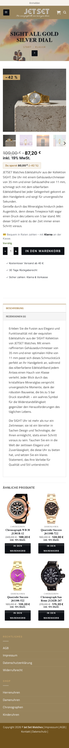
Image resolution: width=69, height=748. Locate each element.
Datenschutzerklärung (17, 663)
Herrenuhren (11, 692)
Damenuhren (11, 700)
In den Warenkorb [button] (17, 548)
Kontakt (26, 731)
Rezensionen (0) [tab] (16, 316)
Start (27, 47)
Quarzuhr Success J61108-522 (17, 599)
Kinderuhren (11, 714)
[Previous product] (35, 53)
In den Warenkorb (43, 251)
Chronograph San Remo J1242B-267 (51, 599)
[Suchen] (64, 12)
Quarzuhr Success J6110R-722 (51, 531)
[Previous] (9, 100)
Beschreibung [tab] (15, 308)
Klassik (40, 47)
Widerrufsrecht (13, 670)
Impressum (10, 655)
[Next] (60, 100)
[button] (34, 3)
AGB (6, 648)
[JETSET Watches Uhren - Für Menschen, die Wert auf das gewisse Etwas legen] (34, 12)
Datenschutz (39, 731)
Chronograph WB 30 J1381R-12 (18, 531)
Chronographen (13, 707)
